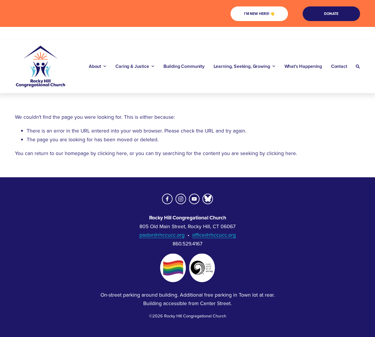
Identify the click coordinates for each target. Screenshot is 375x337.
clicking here (112, 153)
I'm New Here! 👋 (259, 13)
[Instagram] (180, 199)
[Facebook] (167, 199)
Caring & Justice (132, 66)
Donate (331, 13)
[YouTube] (194, 199)
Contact (339, 66)
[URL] (207, 199)
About (95, 66)
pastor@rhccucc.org (162, 234)
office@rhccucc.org (214, 234)
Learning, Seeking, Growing (242, 66)
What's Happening (303, 66)
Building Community (183, 66)
